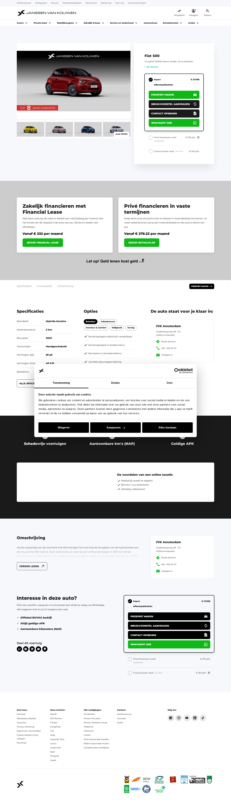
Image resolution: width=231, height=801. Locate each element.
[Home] (47, 13)
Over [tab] (170, 382)
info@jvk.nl (166, 355)
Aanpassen (113, 427)
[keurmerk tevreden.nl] (136, 789)
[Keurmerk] (127, 780)
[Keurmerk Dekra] (209, 780)
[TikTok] (203, 718)
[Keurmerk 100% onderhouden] (197, 780)
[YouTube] (187, 718)
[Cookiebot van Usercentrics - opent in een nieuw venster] (177, 371)
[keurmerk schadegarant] (146, 789)
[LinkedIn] (194, 718)
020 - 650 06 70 (168, 348)
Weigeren (64, 427)
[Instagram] (178, 718)
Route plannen (168, 341)
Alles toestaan (167, 427)
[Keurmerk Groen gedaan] (126, 789)
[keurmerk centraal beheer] (160, 789)
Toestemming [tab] (61, 382)
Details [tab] (115, 382)
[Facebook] (170, 718)
